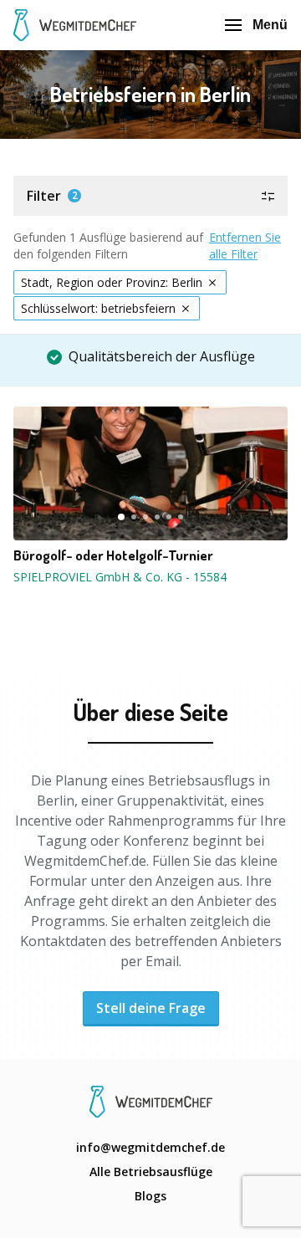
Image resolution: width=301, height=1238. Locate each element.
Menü (270, 25)
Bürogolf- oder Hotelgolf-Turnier (113, 555)
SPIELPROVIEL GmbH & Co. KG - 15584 (120, 577)
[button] (150, 196)
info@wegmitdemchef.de (150, 1147)
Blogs (150, 1196)
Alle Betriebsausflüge (150, 1171)
